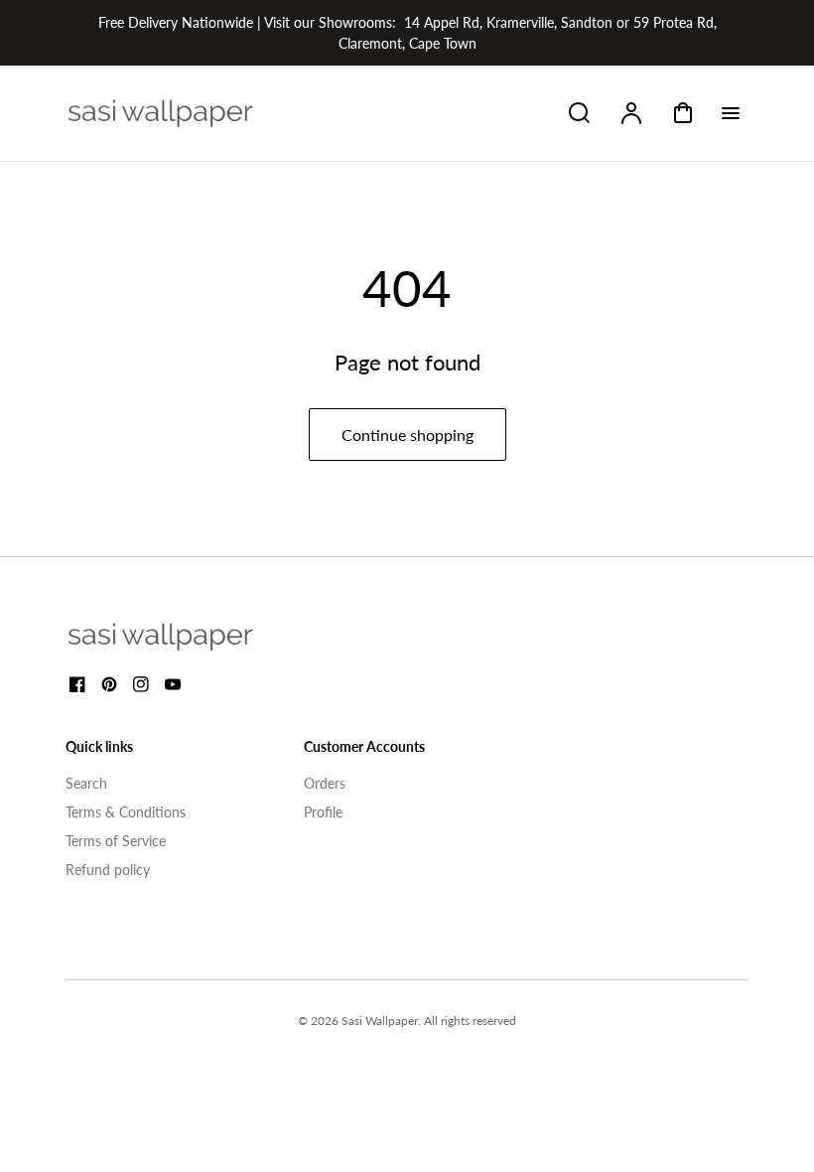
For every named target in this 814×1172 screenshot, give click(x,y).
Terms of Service (116, 840)
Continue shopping (407, 434)
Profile (323, 812)
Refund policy (108, 869)
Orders (324, 783)
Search (86, 783)
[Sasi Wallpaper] (185, 636)
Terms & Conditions (126, 812)
